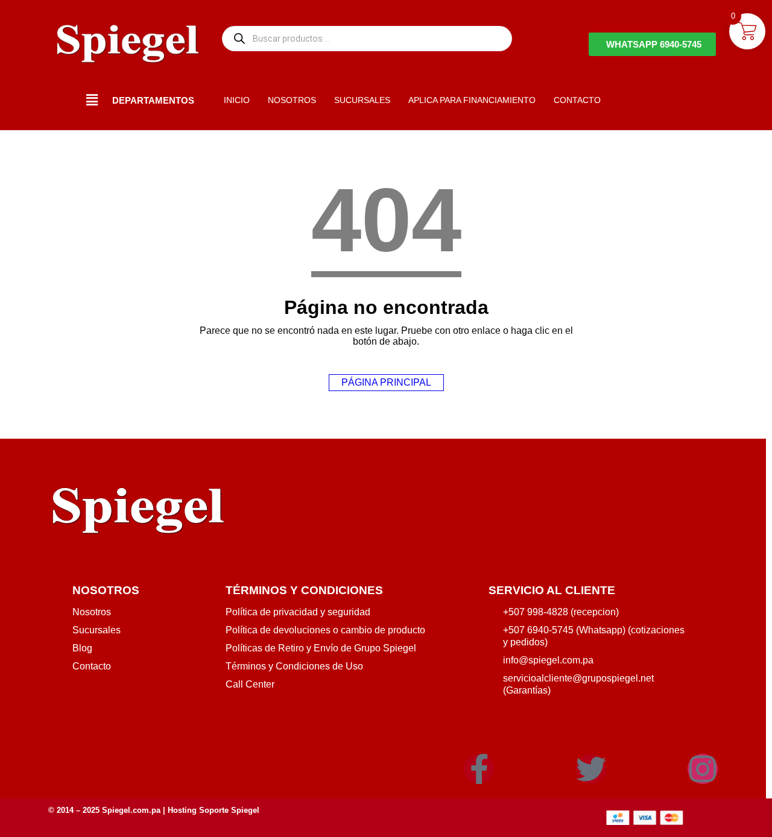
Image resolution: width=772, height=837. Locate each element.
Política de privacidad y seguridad (298, 612)
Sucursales (96, 630)
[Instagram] (703, 769)
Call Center (250, 684)
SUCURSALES (362, 100)
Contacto (91, 666)
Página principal (386, 382)
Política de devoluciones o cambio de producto (325, 630)
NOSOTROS (292, 100)
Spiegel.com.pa (131, 810)
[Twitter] (591, 769)
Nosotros (91, 612)
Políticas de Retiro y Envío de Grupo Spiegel (321, 648)
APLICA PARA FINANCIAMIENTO (472, 100)
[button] (92, 100)
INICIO (237, 100)
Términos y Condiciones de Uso (294, 666)
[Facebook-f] (479, 769)
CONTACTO (577, 100)
